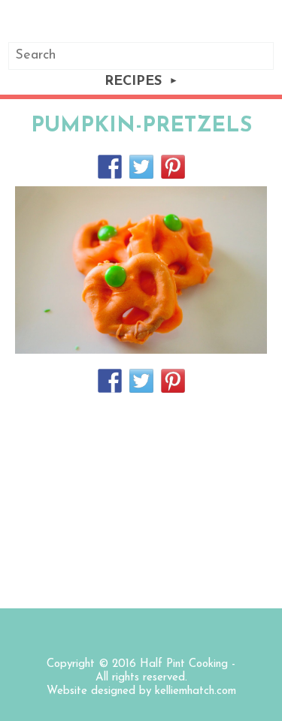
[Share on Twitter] (141, 167)
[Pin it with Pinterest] (173, 167)
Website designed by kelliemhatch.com (141, 691)
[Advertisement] (141, 499)
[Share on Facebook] (110, 167)
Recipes (133, 82)
